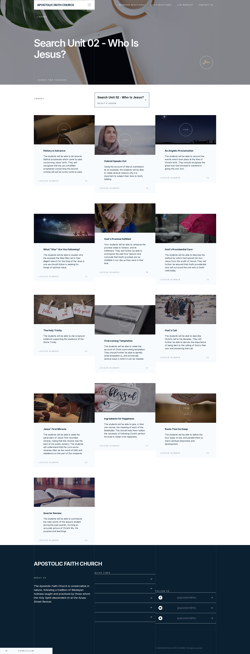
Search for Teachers (52, 80)
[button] (122, 99)
